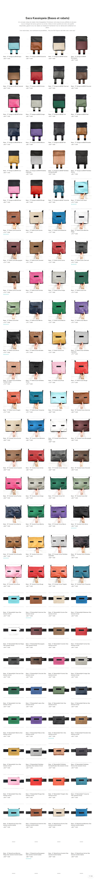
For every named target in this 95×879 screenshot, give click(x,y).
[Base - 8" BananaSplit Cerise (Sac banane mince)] (81, 632)
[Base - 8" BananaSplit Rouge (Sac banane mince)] (36, 782)
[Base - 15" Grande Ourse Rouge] (36, 572)
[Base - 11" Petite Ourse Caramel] (36, 249)
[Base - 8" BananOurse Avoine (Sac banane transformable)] (58, 812)
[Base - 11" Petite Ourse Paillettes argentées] (81, 339)
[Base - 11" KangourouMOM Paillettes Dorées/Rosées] (58, 159)
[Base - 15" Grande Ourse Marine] (13, 512)
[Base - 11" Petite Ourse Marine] (36, 309)
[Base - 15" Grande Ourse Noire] (81, 512)
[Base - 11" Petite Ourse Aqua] (81, 189)
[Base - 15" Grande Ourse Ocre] (36, 542)
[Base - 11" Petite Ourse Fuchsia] (36, 279)
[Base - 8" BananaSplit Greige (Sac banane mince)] (81, 662)
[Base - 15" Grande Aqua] (58, 398)
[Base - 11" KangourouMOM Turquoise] (58, 189)
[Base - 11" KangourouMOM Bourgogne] (81, 45)
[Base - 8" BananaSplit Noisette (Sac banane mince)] (81, 721)
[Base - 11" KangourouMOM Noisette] (81, 131)
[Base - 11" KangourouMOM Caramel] (13, 74)
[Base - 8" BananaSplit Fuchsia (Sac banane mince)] (58, 662)
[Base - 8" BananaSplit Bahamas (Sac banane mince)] (81, 601)
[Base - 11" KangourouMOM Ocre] (13, 159)
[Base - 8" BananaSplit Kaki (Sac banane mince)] (58, 691)
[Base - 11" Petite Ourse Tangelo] (13, 398)
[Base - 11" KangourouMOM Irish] (58, 103)
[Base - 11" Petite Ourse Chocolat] (13, 279)
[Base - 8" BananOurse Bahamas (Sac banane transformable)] (81, 812)
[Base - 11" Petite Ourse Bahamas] (58, 219)
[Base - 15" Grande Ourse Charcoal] (58, 456)
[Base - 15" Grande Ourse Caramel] (13, 456)
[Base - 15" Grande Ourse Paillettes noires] (81, 542)
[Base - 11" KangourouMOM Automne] (36, 45)
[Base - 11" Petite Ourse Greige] (58, 279)
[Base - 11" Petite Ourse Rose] (58, 369)
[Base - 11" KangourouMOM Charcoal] (58, 74)
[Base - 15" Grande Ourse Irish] (58, 484)
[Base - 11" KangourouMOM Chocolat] (81, 74)
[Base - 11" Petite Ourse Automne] (13, 219)
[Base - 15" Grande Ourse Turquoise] (81, 572)
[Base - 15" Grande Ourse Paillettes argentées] (58, 542)
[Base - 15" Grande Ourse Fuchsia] (13, 484)
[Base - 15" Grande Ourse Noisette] (13, 542)
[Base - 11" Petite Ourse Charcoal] (81, 249)
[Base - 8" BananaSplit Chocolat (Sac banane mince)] (36, 662)
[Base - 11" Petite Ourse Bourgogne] (13, 249)
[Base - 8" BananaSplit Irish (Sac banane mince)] (13, 691)
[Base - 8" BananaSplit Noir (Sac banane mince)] (58, 721)
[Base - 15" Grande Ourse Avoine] (13, 426)
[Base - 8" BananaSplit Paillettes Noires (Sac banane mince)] (81, 753)
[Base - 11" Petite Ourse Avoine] (36, 219)
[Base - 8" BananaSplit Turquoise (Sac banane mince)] (81, 782)
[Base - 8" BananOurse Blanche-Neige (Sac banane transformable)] (13, 842)
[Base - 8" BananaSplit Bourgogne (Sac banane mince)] (36, 632)
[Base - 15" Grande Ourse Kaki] (81, 484)
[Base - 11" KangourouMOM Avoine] (58, 45)
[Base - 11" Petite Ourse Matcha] (58, 309)
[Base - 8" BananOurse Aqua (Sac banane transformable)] (13, 812)
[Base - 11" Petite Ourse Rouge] (81, 369)
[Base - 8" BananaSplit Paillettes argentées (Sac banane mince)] (36, 753)
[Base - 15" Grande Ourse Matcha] (36, 512)
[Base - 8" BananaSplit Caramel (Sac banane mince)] (58, 632)
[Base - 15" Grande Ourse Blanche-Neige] (58, 426)
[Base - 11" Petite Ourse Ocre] (58, 339)
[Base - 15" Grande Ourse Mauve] (58, 512)
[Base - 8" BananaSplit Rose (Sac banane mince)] (13, 782)
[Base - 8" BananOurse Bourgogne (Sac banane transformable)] (36, 842)
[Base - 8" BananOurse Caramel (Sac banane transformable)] (58, 842)
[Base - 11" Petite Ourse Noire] (13, 339)
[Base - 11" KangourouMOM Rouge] (36, 189)
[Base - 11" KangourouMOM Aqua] (13, 45)
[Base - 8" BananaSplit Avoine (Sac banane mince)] (58, 601)
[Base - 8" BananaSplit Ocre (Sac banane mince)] (13, 753)
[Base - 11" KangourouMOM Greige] (36, 103)
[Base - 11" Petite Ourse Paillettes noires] (36, 369)
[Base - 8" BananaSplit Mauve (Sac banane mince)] (36, 721)
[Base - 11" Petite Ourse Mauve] (81, 309)
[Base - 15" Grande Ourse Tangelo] (58, 572)
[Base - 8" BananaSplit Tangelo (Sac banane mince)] (58, 782)
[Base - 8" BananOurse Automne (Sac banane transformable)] (36, 812)
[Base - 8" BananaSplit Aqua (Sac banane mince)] (13, 601)
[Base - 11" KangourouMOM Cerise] (36, 74)
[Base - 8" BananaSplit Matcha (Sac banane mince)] (13, 721)
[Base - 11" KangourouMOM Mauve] (36, 131)
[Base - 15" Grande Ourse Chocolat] (81, 456)
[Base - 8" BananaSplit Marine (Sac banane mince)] (81, 691)
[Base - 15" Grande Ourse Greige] (36, 484)
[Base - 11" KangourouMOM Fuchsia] (13, 103)
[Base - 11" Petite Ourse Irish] (81, 279)
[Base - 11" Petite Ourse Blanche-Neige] (81, 219)
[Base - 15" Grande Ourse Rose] (13, 572)
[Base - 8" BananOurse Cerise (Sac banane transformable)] (81, 842)
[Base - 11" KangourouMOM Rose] (13, 189)
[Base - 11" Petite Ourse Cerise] (58, 249)
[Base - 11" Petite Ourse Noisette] (36, 339)
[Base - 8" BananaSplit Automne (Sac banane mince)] (36, 601)
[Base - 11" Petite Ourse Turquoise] (36, 398)
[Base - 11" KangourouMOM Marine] (13, 131)
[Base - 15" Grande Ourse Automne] (81, 398)
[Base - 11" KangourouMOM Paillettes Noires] (81, 159)
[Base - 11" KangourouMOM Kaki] (81, 103)
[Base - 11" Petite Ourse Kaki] (13, 309)
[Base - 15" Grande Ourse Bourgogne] (81, 426)
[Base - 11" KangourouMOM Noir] (58, 131)
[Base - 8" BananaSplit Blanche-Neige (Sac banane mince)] (13, 632)
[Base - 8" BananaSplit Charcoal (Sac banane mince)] (13, 662)
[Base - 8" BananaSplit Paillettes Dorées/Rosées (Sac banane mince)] (58, 753)
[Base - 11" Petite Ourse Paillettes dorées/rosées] (13, 369)
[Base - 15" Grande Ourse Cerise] (36, 456)
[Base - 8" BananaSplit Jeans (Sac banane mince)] (36, 691)
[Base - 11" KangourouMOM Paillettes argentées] (36, 159)
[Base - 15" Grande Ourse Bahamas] (36, 426)
